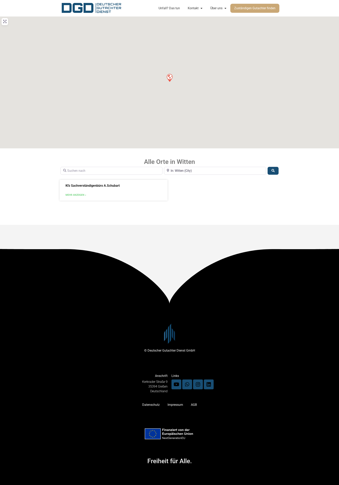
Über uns (216, 8)
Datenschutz (151, 405)
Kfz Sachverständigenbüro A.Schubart (93, 185)
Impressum (175, 405)
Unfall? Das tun (169, 8)
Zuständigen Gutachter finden (254, 8)
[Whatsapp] (187, 384)
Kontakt (193, 8)
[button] (169, 78)
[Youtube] (176, 384)
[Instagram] (198, 384)
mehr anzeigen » (76, 195)
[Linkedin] (209, 384)
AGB (194, 405)
